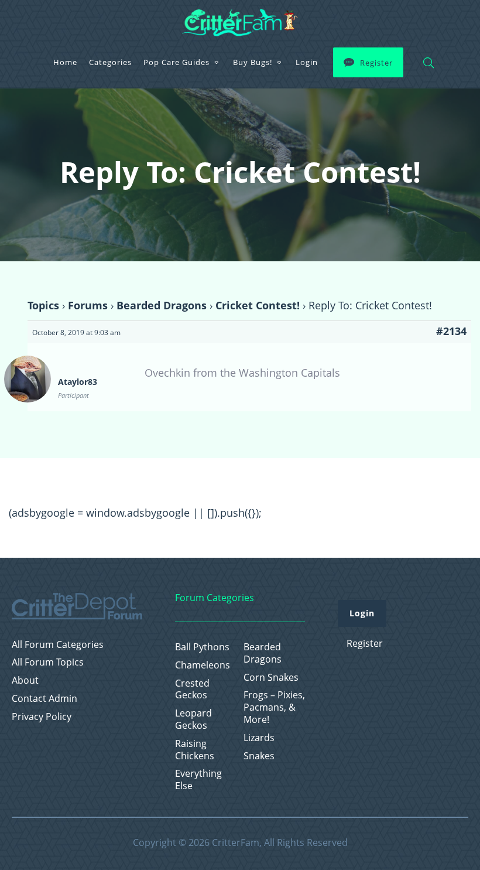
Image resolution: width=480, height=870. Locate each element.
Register (376, 62)
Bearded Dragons (161, 305)
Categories (110, 62)
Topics (43, 305)
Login (307, 62)
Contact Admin (44, 698)
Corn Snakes (271, 677)
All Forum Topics (48, 662)
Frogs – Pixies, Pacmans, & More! (274, 707)
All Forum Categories (58, 645)
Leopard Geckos (193, 719)
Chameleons (202, 665)
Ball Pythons (202, 647)
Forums (88, 305)
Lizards (259, 738)
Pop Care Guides (176, 62)
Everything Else (198, 779)
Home (65, 62)
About (25, 680)
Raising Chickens (194, 750)
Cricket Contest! (257, 305)
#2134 (451, 331)
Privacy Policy (41, 717)
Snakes (259, 756)
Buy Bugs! (252, 62)
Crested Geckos (192, 689)
